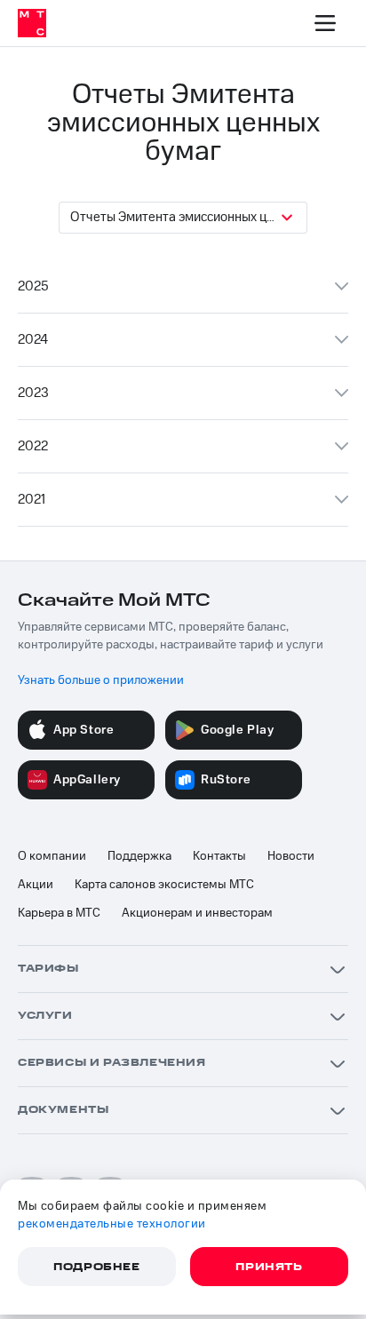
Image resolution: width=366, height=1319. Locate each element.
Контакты (219, 856)
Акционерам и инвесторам (197, 913)
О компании (52, 856)
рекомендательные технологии (112, 1224)
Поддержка (139, 856)
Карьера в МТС (59, 913)
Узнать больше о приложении (101, 680)
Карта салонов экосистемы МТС (164, 885)
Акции (35, 885)
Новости (290, 856)
